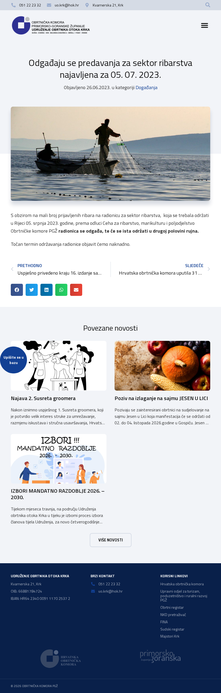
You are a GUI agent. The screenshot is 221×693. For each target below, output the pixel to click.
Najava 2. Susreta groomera (43, 398)
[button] (207, 4)
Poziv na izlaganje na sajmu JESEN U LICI (161, 398)
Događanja (146, 87)
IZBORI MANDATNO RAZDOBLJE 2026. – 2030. (58, 493)
